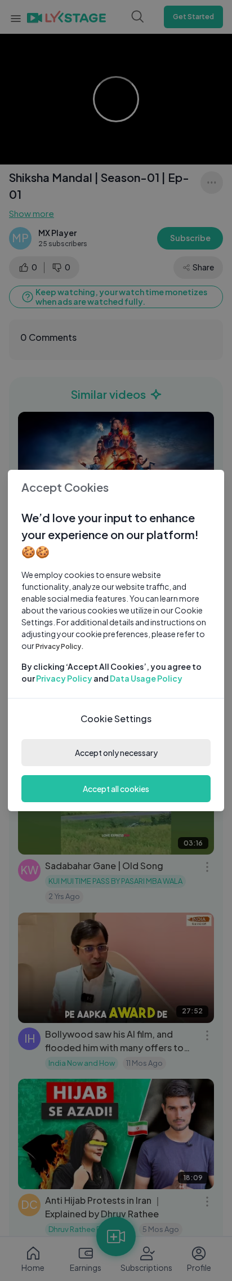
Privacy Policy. (59, 646)
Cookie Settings (116, 718)
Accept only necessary (116, 753)
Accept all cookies (116, 789)
